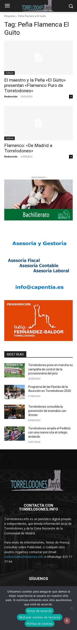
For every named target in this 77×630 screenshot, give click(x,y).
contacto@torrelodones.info (23, 557)
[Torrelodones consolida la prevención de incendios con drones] (14, 412)
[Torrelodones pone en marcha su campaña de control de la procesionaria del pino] (14, 370)
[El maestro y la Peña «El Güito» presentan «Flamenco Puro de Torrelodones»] (38, 58)
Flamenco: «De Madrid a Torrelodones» (28, 148)
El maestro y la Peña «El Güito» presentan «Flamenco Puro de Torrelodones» (35, 85)
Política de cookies (40, 623)
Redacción (11, 96)
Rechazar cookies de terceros (39, 617)
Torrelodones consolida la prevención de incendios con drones (47, 411)
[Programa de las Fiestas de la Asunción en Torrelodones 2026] (14, 392)
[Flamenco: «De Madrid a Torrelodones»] (38, 123)
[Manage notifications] (67, 620)
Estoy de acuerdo (39, 611)
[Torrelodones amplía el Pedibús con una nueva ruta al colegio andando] (14, 433)
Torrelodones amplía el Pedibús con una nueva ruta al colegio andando (49, 432)
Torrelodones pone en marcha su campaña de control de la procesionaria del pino (50, 369)
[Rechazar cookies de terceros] (72, 608)
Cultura (9, 72)
